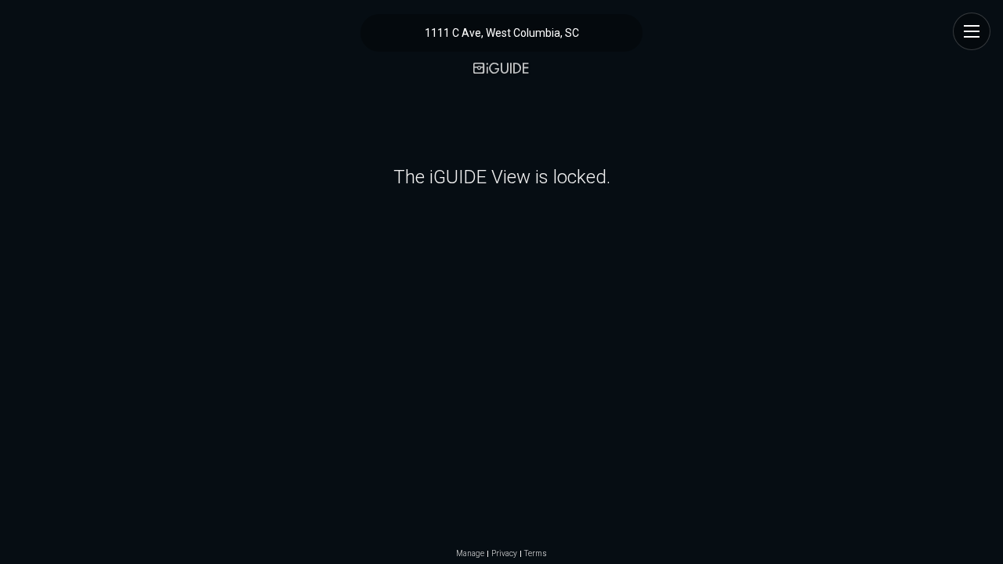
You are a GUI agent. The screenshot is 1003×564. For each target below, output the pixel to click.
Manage (470, 554)
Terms (535, 554)
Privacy (504, 554)
